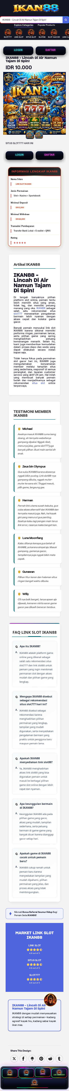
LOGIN (18, 50)
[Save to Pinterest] (41, 1058)
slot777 (18, 313)
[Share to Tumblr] (59, 1058)
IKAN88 (40, 308)
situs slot (38, 383)
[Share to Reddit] (50, 1058)
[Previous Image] (5, 104)
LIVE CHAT (34, 1085)
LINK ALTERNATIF (59, 1075)
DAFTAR (51, 50)
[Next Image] (63, 104)
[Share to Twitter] (14, 1058)
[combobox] (31, 20)
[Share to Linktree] (32, 1058)
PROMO (9, 1075)
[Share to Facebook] (23, 1058)
